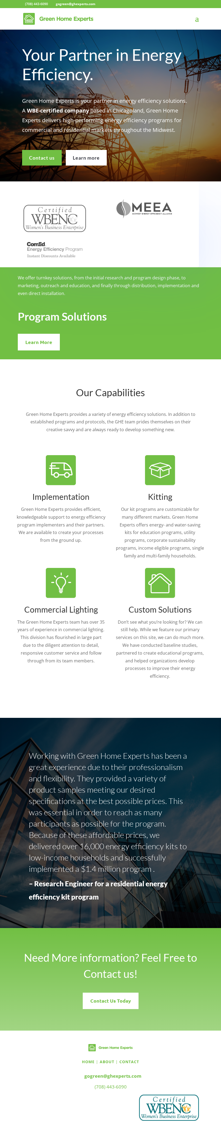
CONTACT (129, 1061)
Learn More (38, 342)
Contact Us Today (110, 1000)
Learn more (86, 158)
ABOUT (107, 1061)
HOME (88, 1061)
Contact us (42, 158)
